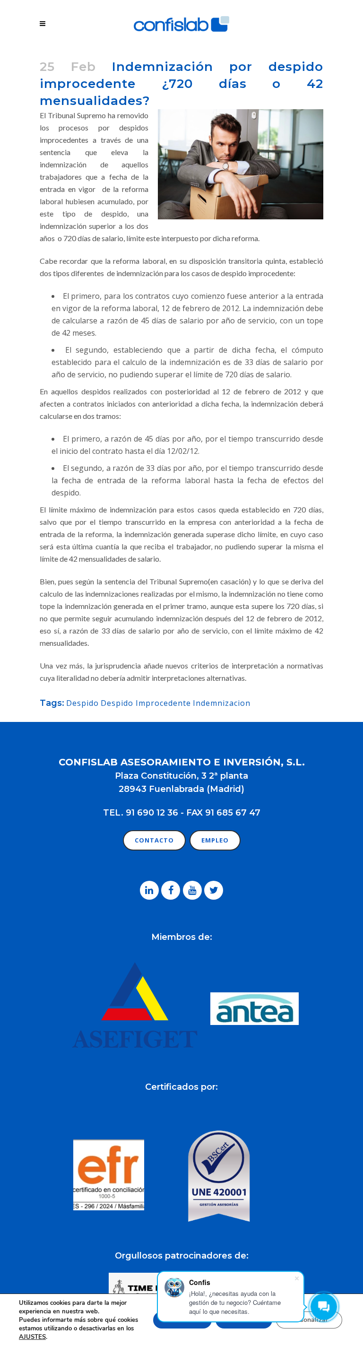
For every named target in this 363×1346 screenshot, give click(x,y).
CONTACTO (154, 840)
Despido (82, 703)
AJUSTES (32, 1337)
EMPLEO (215, 840)
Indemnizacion (222, 703)
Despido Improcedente (146, 703)
